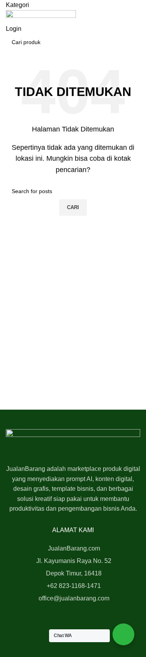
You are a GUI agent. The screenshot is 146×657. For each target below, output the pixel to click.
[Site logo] (41, 16)
